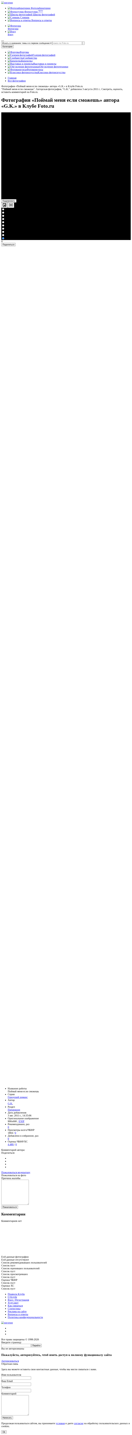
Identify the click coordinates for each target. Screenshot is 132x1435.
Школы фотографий (43, 14)
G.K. (10, 1103)
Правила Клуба (16, 1294)
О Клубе (12, 1297)
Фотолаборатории (40, 8)
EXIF (21, 1121)
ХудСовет (13, 1302)
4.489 (11, 1144)
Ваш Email (7, 1381)
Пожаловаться (10, 1207)
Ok (4, 1432)
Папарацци (14, 1109)
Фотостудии (33, 11)
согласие (78, 1423)
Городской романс (18, 1097)
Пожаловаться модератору (15, 1172)
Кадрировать (9, 201)
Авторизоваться (10, 1361)
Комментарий (8, 1393)
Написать (7, 1418)
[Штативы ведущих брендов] (66, 1254)
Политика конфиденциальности (25, 1317)
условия (60, 1423)
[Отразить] (11, 205)
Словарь (24, 17)
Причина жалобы (10, 1178)
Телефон (6, 1387)
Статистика (14, 1308)
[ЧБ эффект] (4, 205)
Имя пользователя (11, 1374)
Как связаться (15, 1305)
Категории (7, 46)
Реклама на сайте (17, 1311)
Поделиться (8, 244)
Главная (12, 78)
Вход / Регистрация (18, 1300)
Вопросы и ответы (41, 20)
